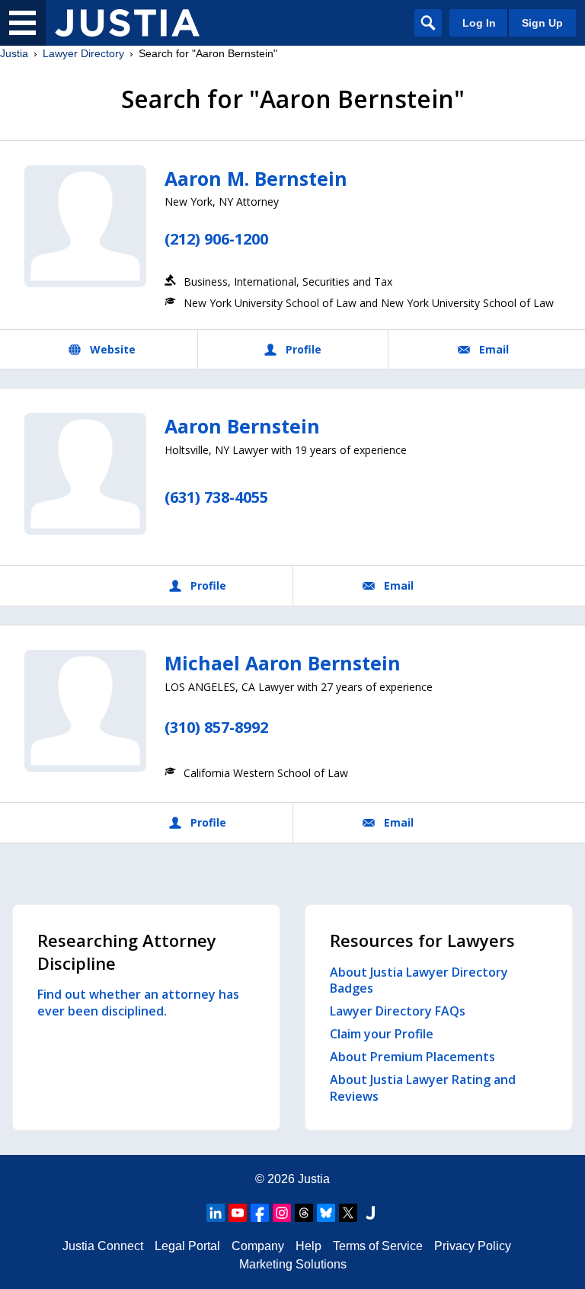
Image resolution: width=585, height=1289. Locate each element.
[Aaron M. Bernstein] (85, 226)
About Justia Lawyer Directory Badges (419, 980)
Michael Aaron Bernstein (283, 663)
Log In (479, 23)
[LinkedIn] (215, 1213)
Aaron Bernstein (242, 426)
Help (308, 1245)
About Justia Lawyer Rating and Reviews (423, 1088)
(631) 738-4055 (216, 497)
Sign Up (542, 23)
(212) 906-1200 (216, 239)
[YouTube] (238, 1213)
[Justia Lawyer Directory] (127, 23)
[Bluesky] (326, 1213)
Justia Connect (102, 1245)
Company (258, 1245)
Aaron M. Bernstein (256, 178)
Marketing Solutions (293, 1264)
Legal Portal (187, 1245)
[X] (348, 1213)
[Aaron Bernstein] (85, 474)
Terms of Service (378, 1245)
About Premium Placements (412, 1056)
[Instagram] (282, 1213)
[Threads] (304, 1213)
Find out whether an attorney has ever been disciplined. (138, 1002)
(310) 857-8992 (216, 727)
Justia (14, 53)
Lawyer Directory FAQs (397, 1011)
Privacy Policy (472, 1245)
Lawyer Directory (83, 53)
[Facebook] (260, 1213)
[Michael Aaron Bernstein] (85, 711)
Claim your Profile (381, 1033)
